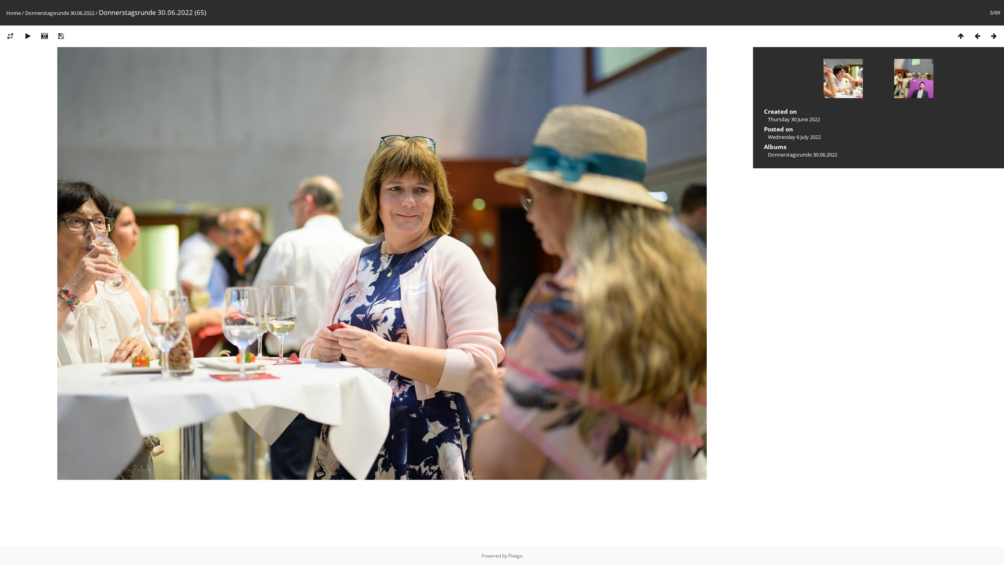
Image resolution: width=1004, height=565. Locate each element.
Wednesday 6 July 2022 (794, 136)
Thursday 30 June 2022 (794, 119)
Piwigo (515, 555)
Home (13, 12)
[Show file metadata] (44, 35)
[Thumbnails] (961, 35)
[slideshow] (28, 35)
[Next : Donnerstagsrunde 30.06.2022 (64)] (994, 35)
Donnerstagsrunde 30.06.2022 (60, 12)
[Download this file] (61, 35)
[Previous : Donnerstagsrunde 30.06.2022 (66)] (977, 35)
